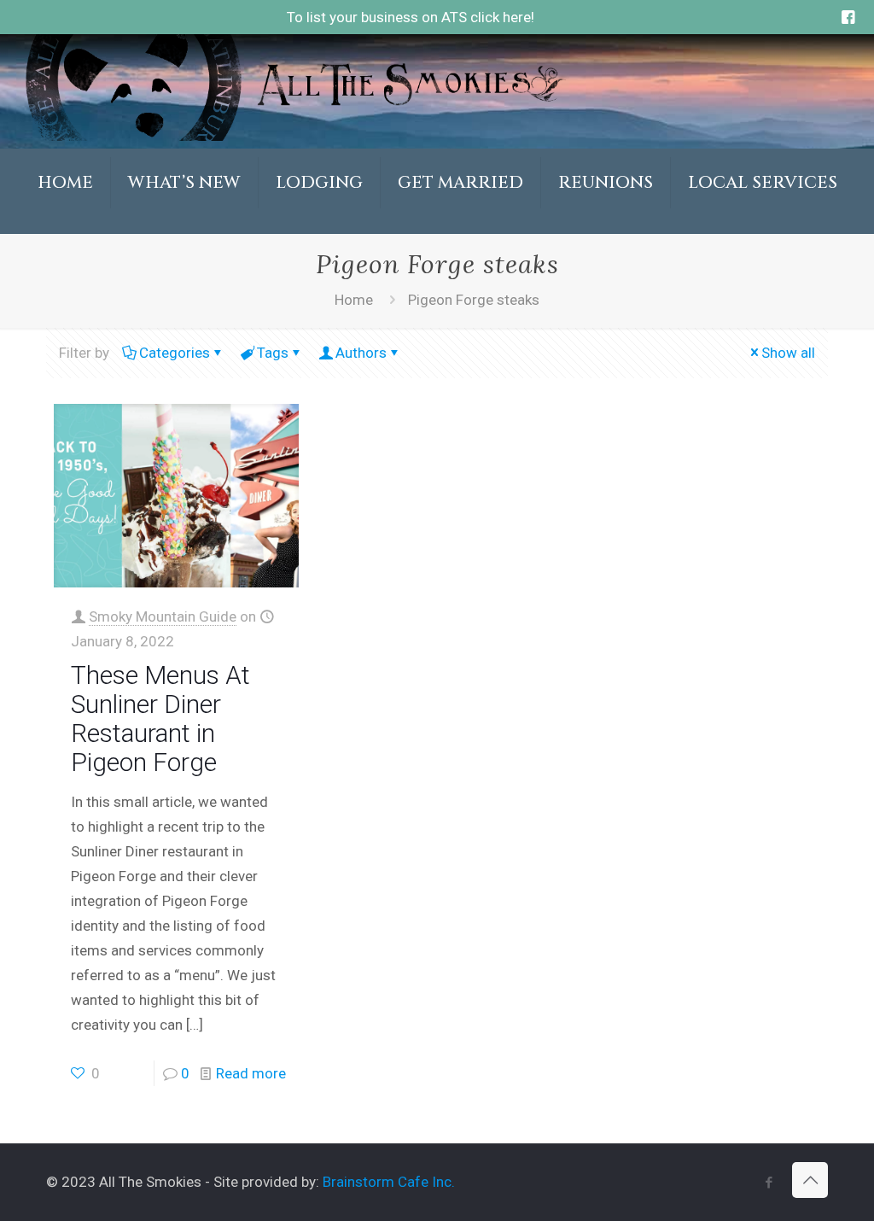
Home (354, 299)
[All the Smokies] (293, 135)
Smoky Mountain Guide (162, 616)
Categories (174, 352)
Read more (251, 1073)
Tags (272, 352)
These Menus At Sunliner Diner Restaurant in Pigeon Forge (160, 718)
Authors (361, 352)
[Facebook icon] (768, 1182)
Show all (788, 352)
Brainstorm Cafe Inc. (389, 1181)
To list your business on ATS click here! (410, 17)
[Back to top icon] (810, 1180)
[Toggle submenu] (185, 225)
